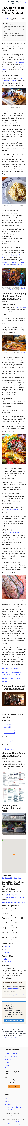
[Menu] (2, 3)
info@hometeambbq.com (15, 897)
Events (7, 1065)
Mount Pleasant (9, 730)
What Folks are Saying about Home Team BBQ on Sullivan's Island (14, 27)
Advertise (8, 1104)
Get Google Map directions (11, 878)
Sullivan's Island (9, 733)
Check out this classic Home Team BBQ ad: (13, 30)
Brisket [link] (4, 69)
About (7, 1098)
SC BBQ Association (12, 533)
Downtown (7, 724)
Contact (7, 1101)
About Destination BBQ (7, 1037)
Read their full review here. (11, 668)
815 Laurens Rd (9, 749)
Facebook (7, 946)
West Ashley (8, 727)
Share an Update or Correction (14, 1020)
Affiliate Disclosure (18, 1122)
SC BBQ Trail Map (11, 1053)
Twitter (6, 949)
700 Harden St (9, 741)
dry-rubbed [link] (20, 62)
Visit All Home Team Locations (11, 33)
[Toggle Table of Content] (23, 24)
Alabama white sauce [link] (12, 510)
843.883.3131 (12, 895)
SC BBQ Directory (11, 1056)
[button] (14, 855)
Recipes (7, 1062)
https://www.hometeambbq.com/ (13, 902)
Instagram (7, 952)
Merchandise (9, 1110)
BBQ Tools (8, 1059)
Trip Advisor (8, 962)
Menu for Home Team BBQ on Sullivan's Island (13, 36)
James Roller (8, 18)
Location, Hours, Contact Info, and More (13, 39)
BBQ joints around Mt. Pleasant (13, 262)
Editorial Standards (20, 1037)
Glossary (8, 1068)
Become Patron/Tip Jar (13, 1107)
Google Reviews (20, 307)
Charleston (5, 265)
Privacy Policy (7, 1122)
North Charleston (18, 265)
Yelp (9, 401)
